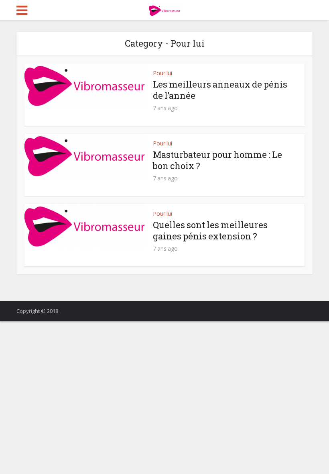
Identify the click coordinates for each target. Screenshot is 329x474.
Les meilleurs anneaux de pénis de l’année (220, 89)
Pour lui (162, 73)
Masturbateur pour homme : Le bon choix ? (217, 160)
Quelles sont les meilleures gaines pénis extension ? (210, 230)
